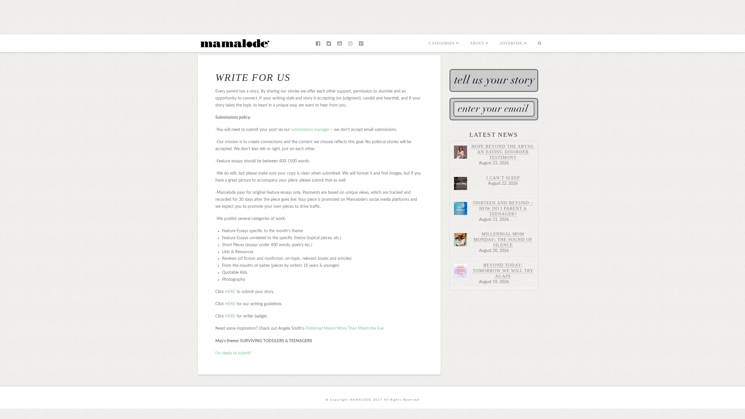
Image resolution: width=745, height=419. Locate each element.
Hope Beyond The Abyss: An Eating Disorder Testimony (502, 152)
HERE (230, 292)
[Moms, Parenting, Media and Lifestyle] (234, 42)
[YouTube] (339, 43)
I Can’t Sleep (503, 177)
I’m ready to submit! (233, 353)
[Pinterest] (361, 43)
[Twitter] (329, 43)
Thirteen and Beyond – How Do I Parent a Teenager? (503, 208)
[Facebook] (318, 43)
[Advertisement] (372, 16)
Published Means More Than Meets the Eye (345, 328)
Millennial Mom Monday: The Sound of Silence (502, 239)
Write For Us (253, 77)
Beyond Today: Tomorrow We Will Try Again (503, 270)
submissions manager (310, 130)
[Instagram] (350, 43)
